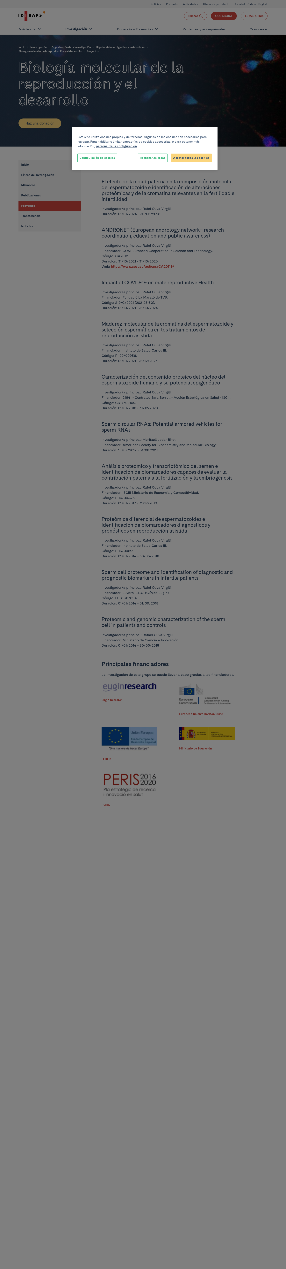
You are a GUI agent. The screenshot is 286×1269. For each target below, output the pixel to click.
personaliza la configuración (116, 146)
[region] (145, 148)
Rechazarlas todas (152, 157)
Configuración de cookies (97, 157)
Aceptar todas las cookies (191, 157)
